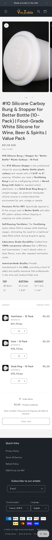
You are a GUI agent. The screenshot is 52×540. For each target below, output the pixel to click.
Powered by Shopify (26, 529)
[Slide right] (32, 97)
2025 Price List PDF (15, 470)
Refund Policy (12, 463)
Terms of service (25, 534)
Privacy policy (10, 534)
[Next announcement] (46, 3)
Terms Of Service (14, 457)
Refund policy (42, 529)
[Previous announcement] (5, 3)
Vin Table (14, 529)
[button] (6, 11)
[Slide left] (19, 97)
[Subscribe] (42, 488)
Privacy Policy (12, 450)
